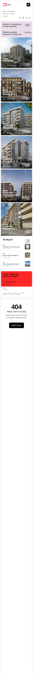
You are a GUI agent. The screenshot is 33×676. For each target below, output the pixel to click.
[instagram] (23, 17)
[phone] (29, 17)
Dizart (18, 294)
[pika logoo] (7, 3)
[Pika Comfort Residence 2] (16, 219)
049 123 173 (8, 284)
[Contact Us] (27, 279)
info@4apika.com (9, 282)
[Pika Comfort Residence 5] (16, 118)
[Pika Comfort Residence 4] (16, 152)
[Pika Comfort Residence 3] (16, 185)
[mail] (26, 17)
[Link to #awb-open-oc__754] (28, 4)
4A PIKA (15, 293)
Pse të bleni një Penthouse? (11, 264)
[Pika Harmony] (16, 52)
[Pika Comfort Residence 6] (16, 85)
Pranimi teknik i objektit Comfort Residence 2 (16, 255)
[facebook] (20, 17)
